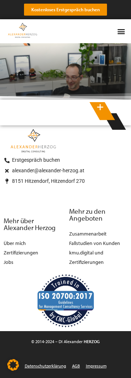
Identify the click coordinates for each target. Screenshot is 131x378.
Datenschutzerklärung (45, 366)
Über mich (15, 243)
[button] (121, 31)
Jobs (8, 261)
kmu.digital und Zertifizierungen (86, 257)
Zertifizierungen (21, 252)
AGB (76, 366)
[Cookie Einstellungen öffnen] (13, 368)
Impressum (96, 366)
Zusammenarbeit (88, 233)
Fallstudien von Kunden (94, 243)
